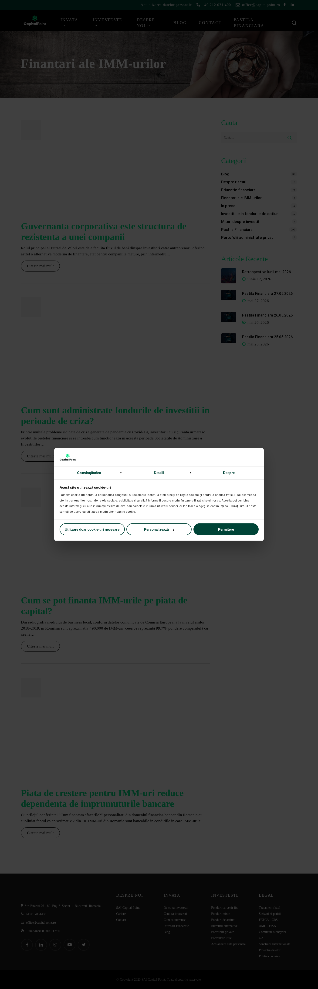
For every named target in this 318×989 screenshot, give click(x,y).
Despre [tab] (229, 472)
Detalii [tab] (159, 472)
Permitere (226, 529)
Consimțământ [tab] (89, 472)
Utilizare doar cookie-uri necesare (92, 529)
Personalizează (156, 529)
